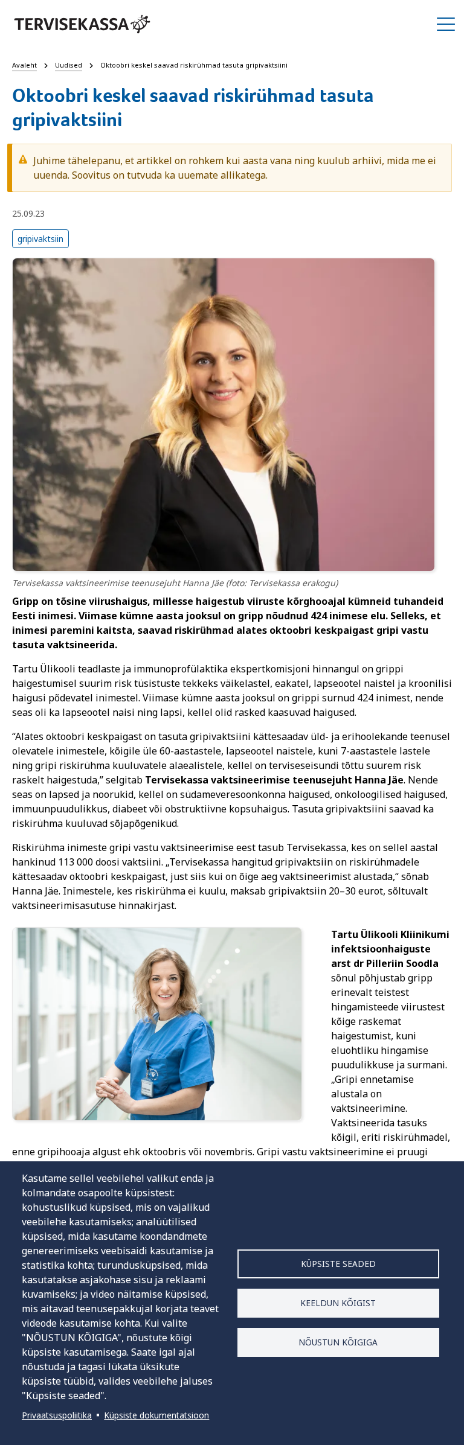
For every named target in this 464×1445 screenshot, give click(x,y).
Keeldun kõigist (338, 1303)
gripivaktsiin (40, 238)
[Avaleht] (82, 24)
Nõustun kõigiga (338, 1342)
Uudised (68, 64)
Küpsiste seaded (338, 1263)
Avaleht (24, 64)
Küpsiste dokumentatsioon (156, 1415)
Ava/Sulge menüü (446, 24)
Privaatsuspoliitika (57, 1415)
